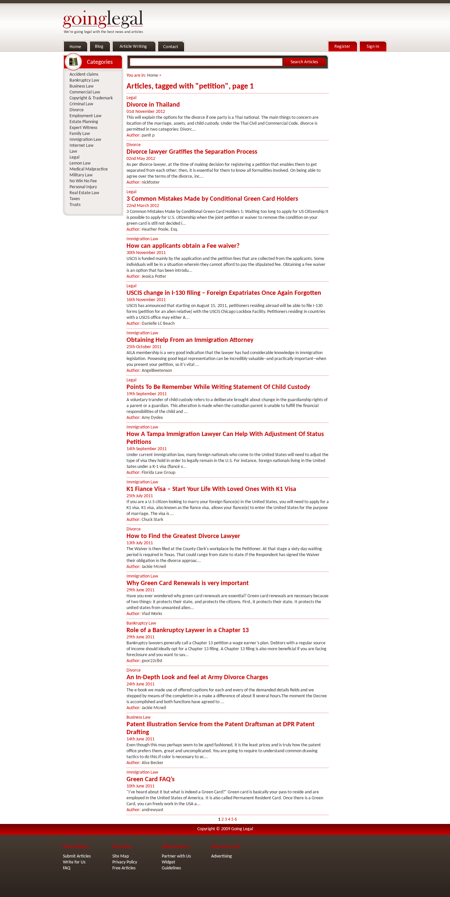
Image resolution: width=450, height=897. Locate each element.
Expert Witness (83, 127)
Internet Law (82, 145)
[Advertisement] (359, 151)
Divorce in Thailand (153, 105)
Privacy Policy (124, 862)
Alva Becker (152, 762)
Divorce (134, 144)
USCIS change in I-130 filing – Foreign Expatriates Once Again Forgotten (224, 293)
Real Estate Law (84, 193)
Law (73, 151)
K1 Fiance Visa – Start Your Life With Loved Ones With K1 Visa (211, 489)
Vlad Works (152, 613)
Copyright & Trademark (91, 98)
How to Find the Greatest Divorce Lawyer (183, 536)
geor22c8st (152, 660)
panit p (148, 135)
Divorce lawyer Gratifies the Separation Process (192, 152)
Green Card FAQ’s (151, 779)
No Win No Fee (83, 181)
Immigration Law (142, 239)
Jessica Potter (154, 276)
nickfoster (151, 182)
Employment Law (85, 116)
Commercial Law (85, 92)
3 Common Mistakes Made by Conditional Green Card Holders (212, 199)
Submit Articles (77, 856)
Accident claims (84, 74)
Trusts (75, 204)
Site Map (120, 856)
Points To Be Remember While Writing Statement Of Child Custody (218, 387)
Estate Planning (84, 121)
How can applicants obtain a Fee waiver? (183, 246)
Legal (131, 97)
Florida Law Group (158, 472)
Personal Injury (83, 187)
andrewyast (152, 809)
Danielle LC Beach (158, 323)
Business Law (139, 717)
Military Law (81, 175)
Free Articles (123, 868)
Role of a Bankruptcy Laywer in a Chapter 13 (188, 630)
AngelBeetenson (157, 370)
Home (152, 75)
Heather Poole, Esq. (160, 229)
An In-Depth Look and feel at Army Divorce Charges (197, 677)
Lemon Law (80, 163)
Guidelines (171, 868)
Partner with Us (176, 856)
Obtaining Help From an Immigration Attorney (190, 340)
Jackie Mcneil (154, 566)
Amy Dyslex (152, 417)
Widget (168, 862)
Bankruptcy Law (141, 623)
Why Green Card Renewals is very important (188, 583)
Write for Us (74, 862)
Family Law (80, 133)
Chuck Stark (152, 519)
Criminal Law (81, 104)
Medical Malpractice (89, 169)
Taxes (75, 198)
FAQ (66, 868)
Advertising (221, 856)
